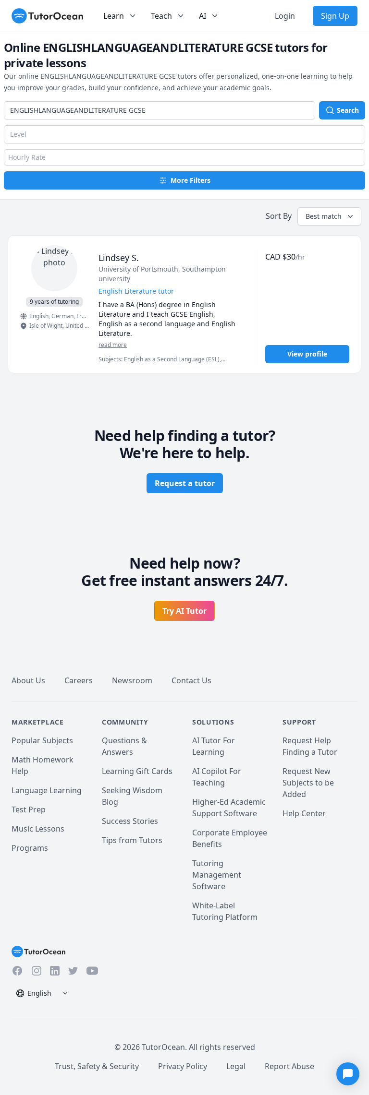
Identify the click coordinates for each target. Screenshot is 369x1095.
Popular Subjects (42, 740)
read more (112, 345)
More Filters (190, 180)
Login (285, 16)
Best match (324, 216)
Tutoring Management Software (216, 875)
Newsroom (132, 680)
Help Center (304, 813)
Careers (78, 680)
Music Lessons (38, 828)
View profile (307, 353)
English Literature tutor (136, 291)
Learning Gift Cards (137, 771)
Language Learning (47, 790)
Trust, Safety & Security (97, 1066)
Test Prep (29, 809)
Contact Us (191, 680)
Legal (236, 1066)
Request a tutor (185, 483)
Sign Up (335, 16)
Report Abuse (289, 1066)
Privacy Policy (182, 1066)
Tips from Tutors (132, 840)
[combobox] (159, 110)
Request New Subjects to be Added (308, 782)
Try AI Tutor (184, 611)
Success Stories (130, 821)
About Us (28, 680)
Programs (30, 848)
